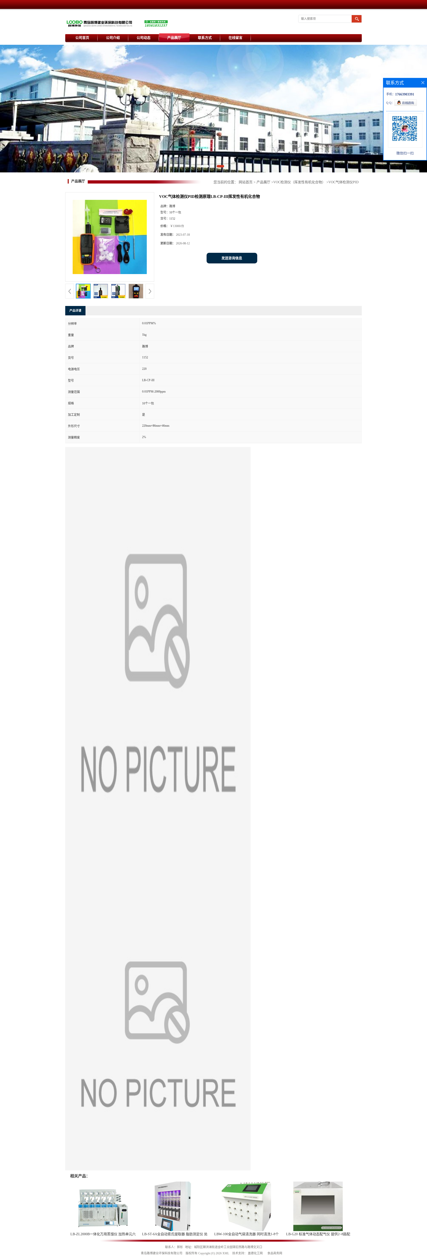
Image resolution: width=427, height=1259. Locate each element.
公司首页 (82, 38)
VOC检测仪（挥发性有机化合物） (299, 182)
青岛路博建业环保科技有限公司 (161, 1253)
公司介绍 (113, 38)
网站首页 (246, 182)
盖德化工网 (255, 1253)
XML (225, 1253)
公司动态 (143, 38)
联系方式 (205, 38)
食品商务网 (274, 1253)
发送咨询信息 (231, 258)
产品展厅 (174, 38)
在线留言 (235, 38)
